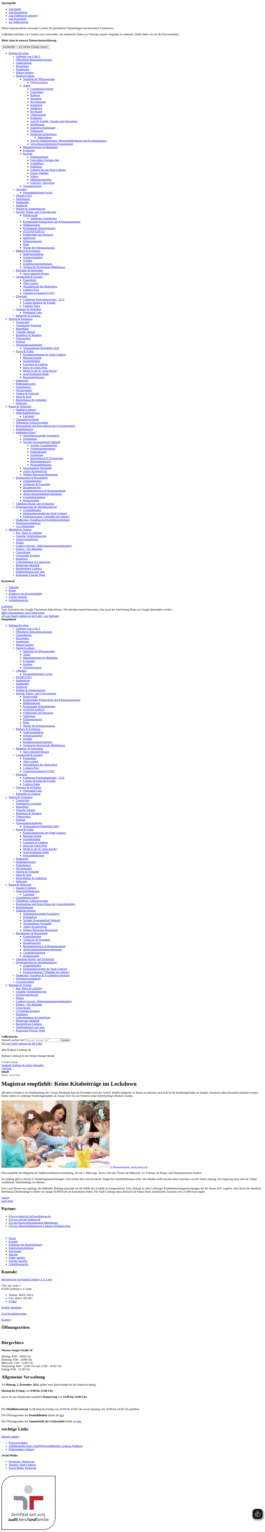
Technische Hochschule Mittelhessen (44, 267)
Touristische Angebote (28, 325)
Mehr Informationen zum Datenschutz (23, 612)
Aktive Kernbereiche (35, 471)
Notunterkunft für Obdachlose (40, 286)
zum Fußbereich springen (23, 15)
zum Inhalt (15, 9)
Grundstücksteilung (34, 497)
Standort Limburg (26, 409)
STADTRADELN (34, 231)
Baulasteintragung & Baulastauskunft (44, 490)
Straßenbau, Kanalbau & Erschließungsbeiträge (43, 519)
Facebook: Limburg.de (22, 1461)
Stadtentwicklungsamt (42, 127)
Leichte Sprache (18, 596)
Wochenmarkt (24, 390)
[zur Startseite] (30, 616)
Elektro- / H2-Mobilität (29, 549)
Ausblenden (9, 47)
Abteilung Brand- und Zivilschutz (35, 503)
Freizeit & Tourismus (21, 318)
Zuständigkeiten (32, 481)
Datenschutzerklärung (21, 1248)
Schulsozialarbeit (32, 257)
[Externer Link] (136, 1216)
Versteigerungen (32, 186)
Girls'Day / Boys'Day (42, 182)
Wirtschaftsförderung (28, 412)
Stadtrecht (21, 205)
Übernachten (23, 338)
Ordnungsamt (38, 114)
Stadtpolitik (22, 202)
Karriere (27, 153)
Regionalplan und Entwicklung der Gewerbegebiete (45, 425)
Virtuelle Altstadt (25, 331)
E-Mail (13, 1301)
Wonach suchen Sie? (13, 1040)
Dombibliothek (31, 361)
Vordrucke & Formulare (36, 484)
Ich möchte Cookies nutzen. (33, 47)
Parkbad (20, 341)
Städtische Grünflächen (43, 218)
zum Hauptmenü (18, 12)
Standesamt (22, 69)
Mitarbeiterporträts (40, 179)
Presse (12, 590)
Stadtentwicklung (26, 432)
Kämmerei (36, 105)
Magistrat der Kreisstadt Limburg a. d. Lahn (26, 1279)
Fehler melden (17, 1257)
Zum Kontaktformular (13, 1313)
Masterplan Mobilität (27, 565)
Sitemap (13, 1254)
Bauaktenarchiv (32, 487)
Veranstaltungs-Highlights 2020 (41, 348)
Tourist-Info (22, 322)
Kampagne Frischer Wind (30, 575)
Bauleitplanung (24, 429)
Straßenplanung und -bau (30, 571)
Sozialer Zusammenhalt (43, 445)
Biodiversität (30, 215)
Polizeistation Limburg (21, 1449)
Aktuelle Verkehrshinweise (31, 536)
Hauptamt (35, 98)
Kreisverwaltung (18, 1442)
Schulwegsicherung (27, 539)
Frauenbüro (36, 92)
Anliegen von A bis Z (28, 56)
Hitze (26, 244)
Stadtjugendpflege (33, 254)
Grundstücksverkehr (41, 88)
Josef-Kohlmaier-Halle (36, 374)
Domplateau (30, 438)
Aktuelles (21, 189)
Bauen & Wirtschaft (20, 406)
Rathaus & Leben (19, 53)
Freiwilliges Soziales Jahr (44, 160)
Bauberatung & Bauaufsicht (32, 477)
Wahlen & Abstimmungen (30, 208)
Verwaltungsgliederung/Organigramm (51, 143)
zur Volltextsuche (18, 22)
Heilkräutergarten (26, 383)
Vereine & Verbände (27, 393)
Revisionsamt (38, 101)
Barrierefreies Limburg (29, 568)
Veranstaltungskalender (29, 344)
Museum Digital (32, 357)
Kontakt (13, 1241)
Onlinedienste (24, 62)
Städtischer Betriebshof (43, 134)
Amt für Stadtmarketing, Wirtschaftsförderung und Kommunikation (68, 140)
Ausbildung (37, 163)
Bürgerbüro (22, 66)
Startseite (14, 587)
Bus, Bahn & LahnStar (29, 532)
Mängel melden (25, 72)
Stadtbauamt (37, 124)
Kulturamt (36, 118)
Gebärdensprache (18, 600)
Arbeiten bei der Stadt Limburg (48, 169)
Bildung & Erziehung (28, 250)
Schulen (27, 260)
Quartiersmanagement (42, 448)
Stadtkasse (36, 108)
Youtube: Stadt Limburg (22, 1464)
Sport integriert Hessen (36, 273)
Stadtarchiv (22, 380)
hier (61, 1415)
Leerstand (28, 416)
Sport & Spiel (23, 396)
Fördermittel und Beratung (38, 234)
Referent (35, 95)
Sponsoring (36, 455)
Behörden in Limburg (28, 315)
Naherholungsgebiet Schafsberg (41, 435)
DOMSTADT (24, 195)
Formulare (29, 150)
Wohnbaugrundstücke (28, 523)
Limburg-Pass (31, 289)
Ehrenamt (21, 296)
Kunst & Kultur (25, 351)
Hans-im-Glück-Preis (35, 367)
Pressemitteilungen (33, 377)
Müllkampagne (31, 224)
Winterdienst (44, 137)
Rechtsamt (36, 111)
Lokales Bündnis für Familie (39, 302)
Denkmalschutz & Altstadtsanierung (36, 506)
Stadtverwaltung (25, 75)
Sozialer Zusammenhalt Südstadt (41, 442)
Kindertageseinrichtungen (37, 263)
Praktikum (36, 166)
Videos (34, 176)
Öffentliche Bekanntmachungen (34, 59)
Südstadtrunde (38, 451)
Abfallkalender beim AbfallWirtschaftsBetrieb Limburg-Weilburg (46, 1446)
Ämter (26, 85)
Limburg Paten (31, 306)
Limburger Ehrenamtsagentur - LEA (44, 299)
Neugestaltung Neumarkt (37, 468)
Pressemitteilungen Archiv (38, 192)
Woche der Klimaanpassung (39, 247)
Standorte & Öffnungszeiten (39, 79)
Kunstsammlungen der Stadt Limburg (44, 354)
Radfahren (22, 558)
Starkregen (29, 237)
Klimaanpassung (32, 241)
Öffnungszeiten (39, 82)
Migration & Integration (29, 270)
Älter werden (30, 283)
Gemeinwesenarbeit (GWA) (39, 293)
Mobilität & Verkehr (20, 529)
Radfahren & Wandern (29, 335)
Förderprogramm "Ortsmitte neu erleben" (46, 516)
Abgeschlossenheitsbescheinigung (42, 493)
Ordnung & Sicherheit (28, 309)
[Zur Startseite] (21, 1043)
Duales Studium (39, 173)
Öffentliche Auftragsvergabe (32, 422)
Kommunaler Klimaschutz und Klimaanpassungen (51, 221)
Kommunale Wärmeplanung (39, 228)
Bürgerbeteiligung (40, 461)
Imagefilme (22, 328)
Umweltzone (23, 552)
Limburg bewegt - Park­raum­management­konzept (44, 545)
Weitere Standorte (11, 1307)
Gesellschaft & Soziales (29, 276)
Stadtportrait (23, 199)
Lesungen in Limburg (35, 364)
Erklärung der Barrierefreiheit (25, 593)
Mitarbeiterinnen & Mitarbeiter (40, 147)
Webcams (21, 403)
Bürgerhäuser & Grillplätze (31, 399)
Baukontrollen (31, 500)
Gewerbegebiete (25, 526)
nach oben (7, 1201)
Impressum (15, 1251)
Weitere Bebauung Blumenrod (40, 474)
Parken (20, 542)
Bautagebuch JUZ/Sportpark (46, 458)
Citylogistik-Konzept (28, 555)
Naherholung (23, 387)
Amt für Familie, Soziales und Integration (53, 121)
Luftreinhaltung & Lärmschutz (33, 562)
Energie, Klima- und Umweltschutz (36, 212)
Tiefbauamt (36, 131)
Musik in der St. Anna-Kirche (40, 370)
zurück (5, 1197)
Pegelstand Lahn (32, 312)
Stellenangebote (39, 156)
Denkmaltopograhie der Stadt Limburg (45, 513)
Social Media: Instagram (22, 1468)
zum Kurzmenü (17, 18)
